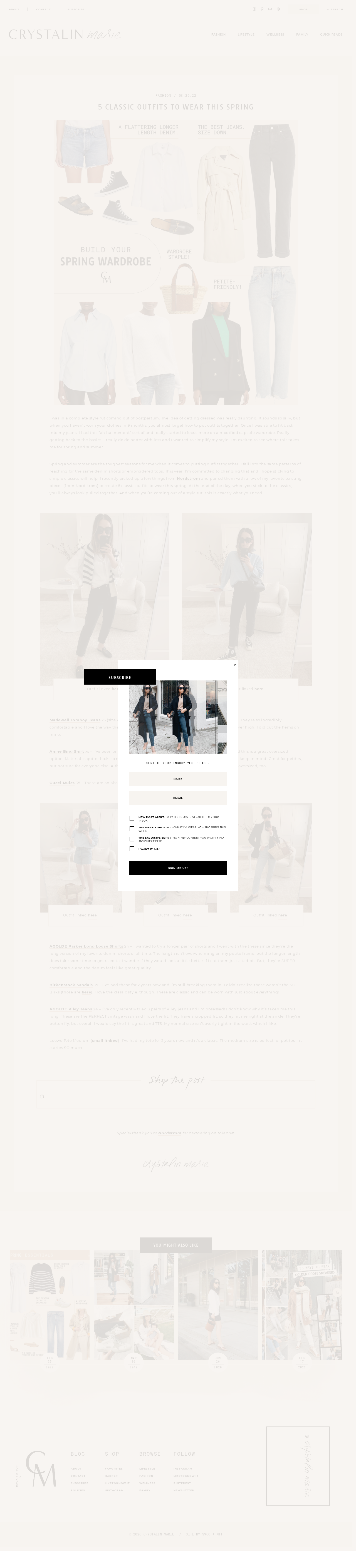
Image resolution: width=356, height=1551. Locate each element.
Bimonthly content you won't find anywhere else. (181, 839)
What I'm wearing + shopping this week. (182, 829)
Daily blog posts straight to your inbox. (179, 819)
